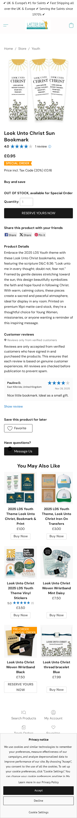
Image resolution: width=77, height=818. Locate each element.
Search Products (23, 718)
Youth (36, 48)
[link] (38, 811)
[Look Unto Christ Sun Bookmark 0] (38, 89)
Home (8, 48)
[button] (38, 25)
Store (22, 48)
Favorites (53, 733)
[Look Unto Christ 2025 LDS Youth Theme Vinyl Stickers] (20, 562)
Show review (13, 406)
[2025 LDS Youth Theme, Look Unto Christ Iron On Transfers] (56, 488)
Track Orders (23, 733)
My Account (53, 718)
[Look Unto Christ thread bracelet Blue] (56, 641)
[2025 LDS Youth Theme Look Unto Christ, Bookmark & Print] (20, 488)
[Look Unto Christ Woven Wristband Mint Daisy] (56, 562)
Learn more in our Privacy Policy (38, 782)
